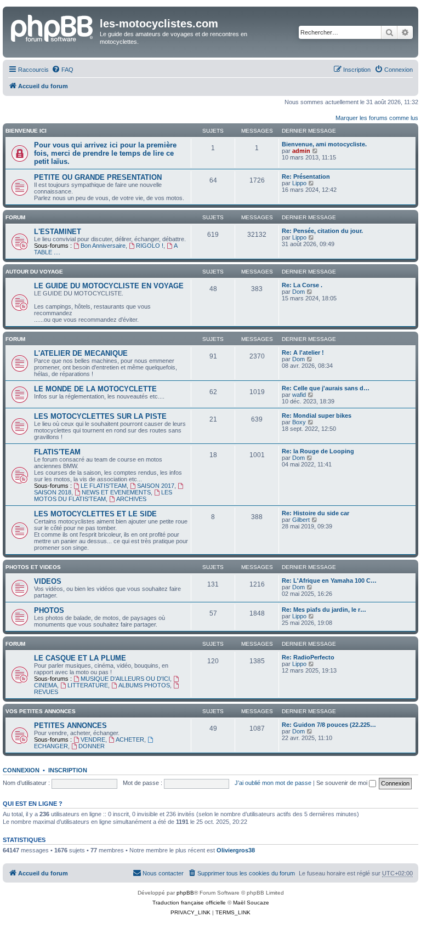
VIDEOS (47, 581)
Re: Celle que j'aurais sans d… (325, 388)
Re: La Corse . (302, 285)
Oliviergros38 (236, 850)
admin (301, 150)
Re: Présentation (306, 176)
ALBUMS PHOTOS (144, 685)
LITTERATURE (87, 685)
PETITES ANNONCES (70, 725)
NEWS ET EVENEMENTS (116, 492)
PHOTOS (49, 610)
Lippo (299, 183)
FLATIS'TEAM (57, 452)
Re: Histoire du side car (315, 513)
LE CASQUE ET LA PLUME (80, 658)
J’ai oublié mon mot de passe (273, 782)
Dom (298, 291)
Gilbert (301, 519)
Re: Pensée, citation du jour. (322, 230)
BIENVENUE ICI (26, 131)
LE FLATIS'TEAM (104, 485)
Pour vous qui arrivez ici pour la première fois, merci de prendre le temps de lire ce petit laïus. (105, 153)
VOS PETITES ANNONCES (40, 711)
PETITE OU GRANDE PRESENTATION (98, 177)
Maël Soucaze (251, 903)
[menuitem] (62, 69)
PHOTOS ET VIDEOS (33, 567)
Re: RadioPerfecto (308, 657)
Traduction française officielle (189, 903)
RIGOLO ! (149, 245)
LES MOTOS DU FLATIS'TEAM (103, 495)
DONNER (91, 746)
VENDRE (93, 739)
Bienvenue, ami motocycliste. (324, 144)
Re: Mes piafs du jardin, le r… (324, 609)
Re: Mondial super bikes (316, 415)
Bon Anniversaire (103, 245)
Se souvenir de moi (342, 782)
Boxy (299, 422)
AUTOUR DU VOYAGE (34, 272)
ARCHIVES (131, 499)
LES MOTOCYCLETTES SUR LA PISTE (100, 416)
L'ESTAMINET (57, 231)
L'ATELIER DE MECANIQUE (81, 353)
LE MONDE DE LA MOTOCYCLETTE (95, 389)
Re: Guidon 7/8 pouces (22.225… (329, 724)
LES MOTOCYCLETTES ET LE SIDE (95, 514)
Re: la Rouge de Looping (318, 451)
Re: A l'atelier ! (303, 352)
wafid (299, 394)
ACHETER (130, 739)
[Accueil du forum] (52, 26)
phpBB (185, 893)
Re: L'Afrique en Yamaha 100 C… (329, 580)
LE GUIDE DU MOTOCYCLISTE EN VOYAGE (109, 286)
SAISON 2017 (155, 485)
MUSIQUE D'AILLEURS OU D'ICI (125, 678)
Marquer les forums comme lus (376, 118)
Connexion (21, 770)
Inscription (67, 770)
